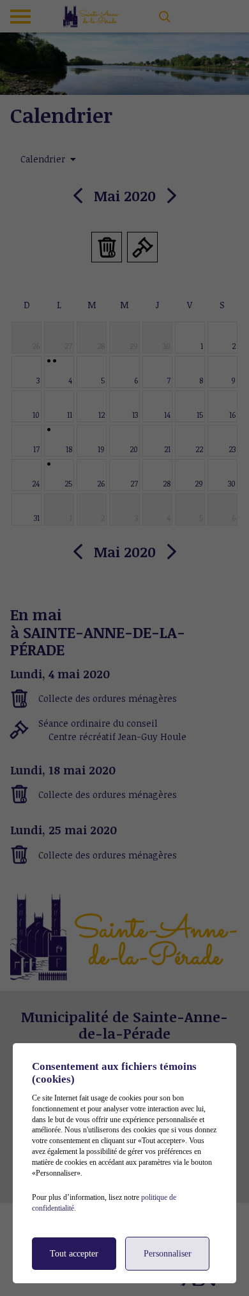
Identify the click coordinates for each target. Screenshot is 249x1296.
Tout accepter (74, 1253)
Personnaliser (168, 1253)
